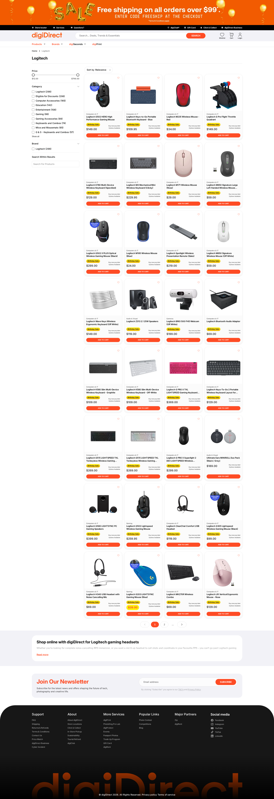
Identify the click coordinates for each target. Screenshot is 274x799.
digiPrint (107, 720)
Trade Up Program (111, 739)
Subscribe (226, 682)
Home (34, 51)
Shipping (36, 724)
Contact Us (37, 735)
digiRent (107, 747)
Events (106, 731)
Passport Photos (110, 735)
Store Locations (75, 724)
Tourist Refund (74, 739)
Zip (176, 720)
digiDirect (106, 794)
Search (195, 35)
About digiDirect (75, 720)
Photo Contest (145, 720)
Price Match (37, 739)
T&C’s (180, 689)
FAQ (34, 720)
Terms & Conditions (40, 731)
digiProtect (108, 728)
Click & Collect (74, 728)
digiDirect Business (40, 743)
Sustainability (74, 735)
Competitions (145, 724)
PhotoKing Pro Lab (111, 724)
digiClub (71, 743)
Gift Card (107, 743)
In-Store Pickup (75, 731)
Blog (141, 728)
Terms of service (166, 794)
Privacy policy (149, 794)
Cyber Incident (38, 747)
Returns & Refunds (40, 728)
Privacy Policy (194, 689)
